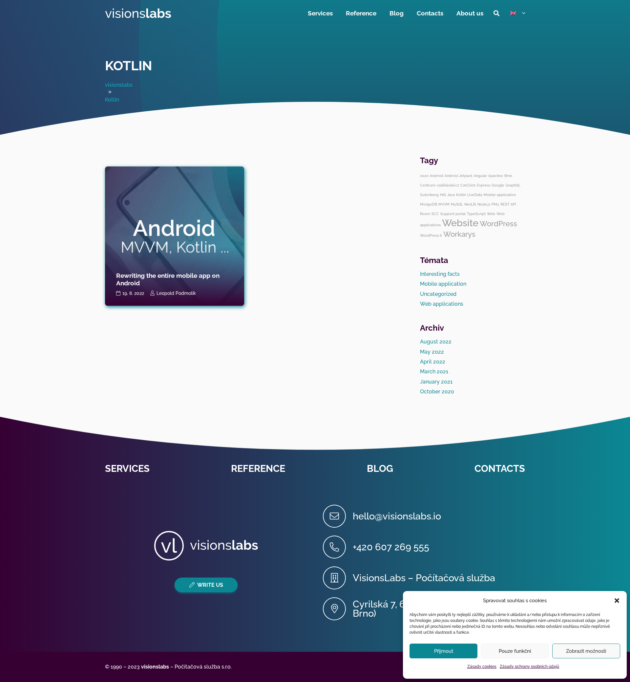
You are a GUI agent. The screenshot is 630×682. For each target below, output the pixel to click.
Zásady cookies (481, 666)
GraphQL (513, 185)
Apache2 (495, 176)
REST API (508, 204)
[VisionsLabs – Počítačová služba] (338, 577)
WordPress (498, 223)
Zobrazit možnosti (586, 651)
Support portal (453, 214)
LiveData (474, 195)
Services (127, 468)
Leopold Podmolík (176, 293)
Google (498, 185)
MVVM (444, 204)
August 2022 (436, 342)
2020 (424, 176)
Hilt (443, 195)
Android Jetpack (458, 176)
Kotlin (128, 65)
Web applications (441, 304)
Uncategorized (438, 294)
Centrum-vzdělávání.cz (439, 185)
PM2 (495, 204)
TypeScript (476, 214)
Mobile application (500, 195)
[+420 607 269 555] (338, 547)
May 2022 (432, 352)
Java (451, 195)
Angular (480, 176)
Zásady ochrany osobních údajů (529, 666)
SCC (435, 214)
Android (436, 176)
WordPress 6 (431, 235)
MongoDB (428, 204)
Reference (258, 468)
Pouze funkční (515, 651)
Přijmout (443, 651)
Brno (508, 176)
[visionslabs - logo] (138, 13)
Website (460, 223)
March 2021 (434, 371)
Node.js (483, 204)
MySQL (457, 204)
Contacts (499, 468)
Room (425, 214)
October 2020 (437, 391)
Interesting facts (440, 274)
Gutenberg (429, 195)
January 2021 (436, 382)
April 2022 (432, 362)
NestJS (470, 204)
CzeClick (467, 185)
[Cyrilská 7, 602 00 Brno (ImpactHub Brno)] (338, 608)
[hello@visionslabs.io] (338, 516)
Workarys (459, 234)
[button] (617, 600)
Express (483, 185)
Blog (380, 468)
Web (491, 214)
